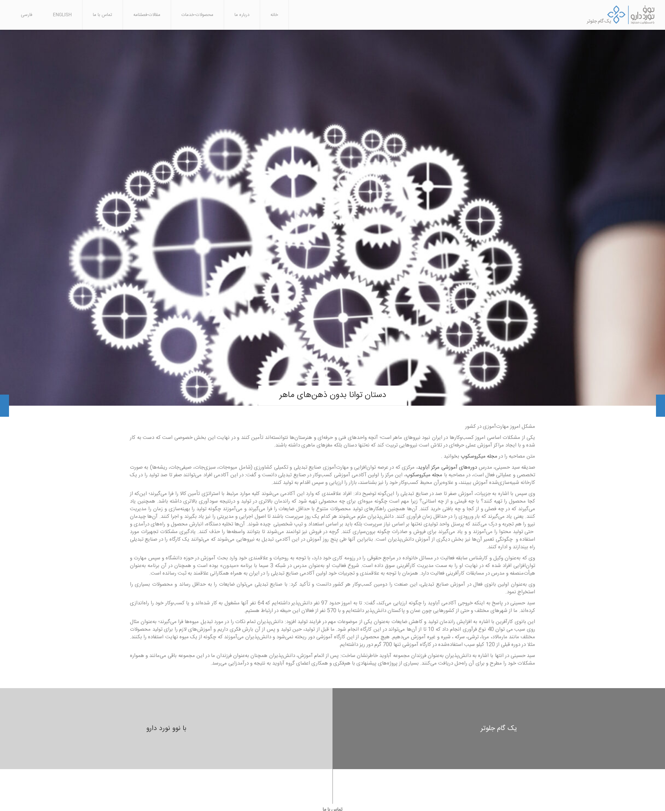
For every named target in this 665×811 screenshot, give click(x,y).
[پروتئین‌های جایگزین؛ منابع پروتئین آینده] (660, 406)
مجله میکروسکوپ (480, 456)
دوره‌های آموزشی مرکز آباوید (447, 467)
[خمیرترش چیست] (4, 406)
